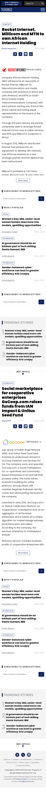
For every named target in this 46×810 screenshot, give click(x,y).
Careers (16, 760)
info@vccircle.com (27, 781)
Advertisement (26, 760)
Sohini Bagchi (8, 256)
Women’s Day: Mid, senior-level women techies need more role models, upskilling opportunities (21, 222)
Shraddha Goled (9, 231)
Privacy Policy (12, 763)
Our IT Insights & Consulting (12, 3)
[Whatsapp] (31, 54)
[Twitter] (20, 54)
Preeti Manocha (9, 48)
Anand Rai (6, 420)
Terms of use (24, 763)
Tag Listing (35, 763)
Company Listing (23, 766)
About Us (7, 760)
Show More (23, 180)
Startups (7, 24)
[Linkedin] (25, 54)
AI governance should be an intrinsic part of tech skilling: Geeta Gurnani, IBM (19, 246)
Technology (8, 238)
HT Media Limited (20, 779)
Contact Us (38, 760)
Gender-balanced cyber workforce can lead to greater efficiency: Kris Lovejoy (20, 270)
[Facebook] (15, 54)
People (5, 214)
